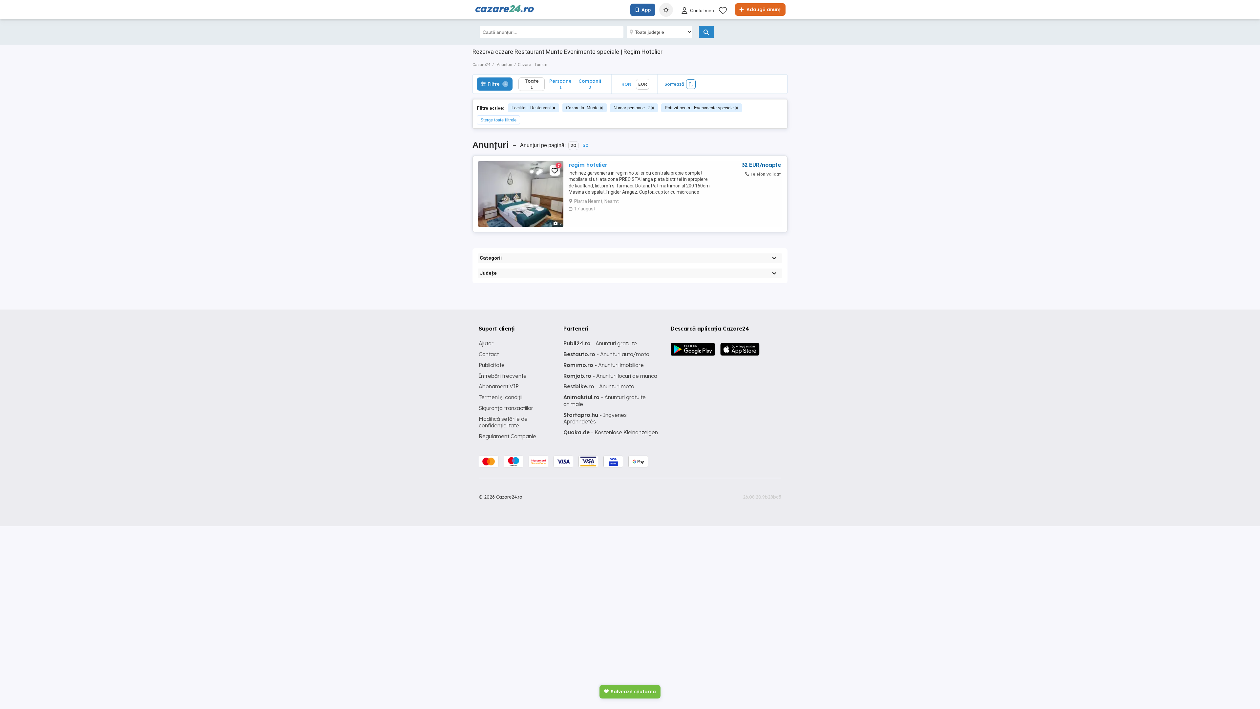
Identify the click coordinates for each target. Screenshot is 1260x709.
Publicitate (492, 365)
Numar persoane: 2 (632, 107)
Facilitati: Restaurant (531, 107)
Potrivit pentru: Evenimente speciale (699, 107)
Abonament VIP (499, 386)
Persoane (560, 84)
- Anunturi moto (598, 386)
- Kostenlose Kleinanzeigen (610, 432)
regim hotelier (588, 164)
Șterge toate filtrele (498, 120)
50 (585, 145)
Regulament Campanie (507, 436)
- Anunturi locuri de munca (610, 376)
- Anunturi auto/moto (606, 354)
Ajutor (486, 343)
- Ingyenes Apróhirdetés (595, 418)
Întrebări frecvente (503, 376)
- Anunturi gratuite (600, 343)
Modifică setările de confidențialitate (503, 422)
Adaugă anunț (763, 9)
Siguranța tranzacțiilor (506, 408)
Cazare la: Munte (582, 107)
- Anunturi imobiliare (603, 365)
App (646, 10)
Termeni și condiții (500, 397)
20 (573, 145)
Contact (489, 354)
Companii (589, 84)
